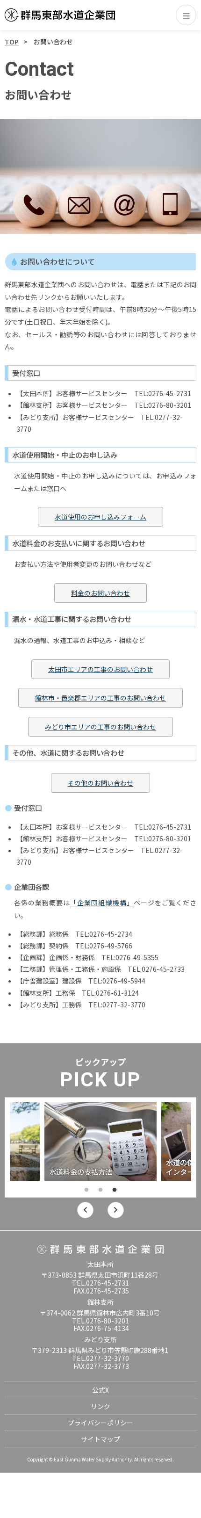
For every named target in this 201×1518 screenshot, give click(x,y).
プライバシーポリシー (100, 1422)
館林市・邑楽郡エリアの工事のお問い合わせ (100, 697)
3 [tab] (114, 1190)
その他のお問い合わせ (100, 783)
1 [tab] (86, 1190)
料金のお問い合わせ (100, 593)
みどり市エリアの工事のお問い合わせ (100, 726)
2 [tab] (100, 1190)
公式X (100, 1390)
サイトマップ (100, 1439)
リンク (100, 1406)
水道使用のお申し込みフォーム (100, 516)
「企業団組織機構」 (101, 902)
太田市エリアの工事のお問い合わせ (100, 669)
